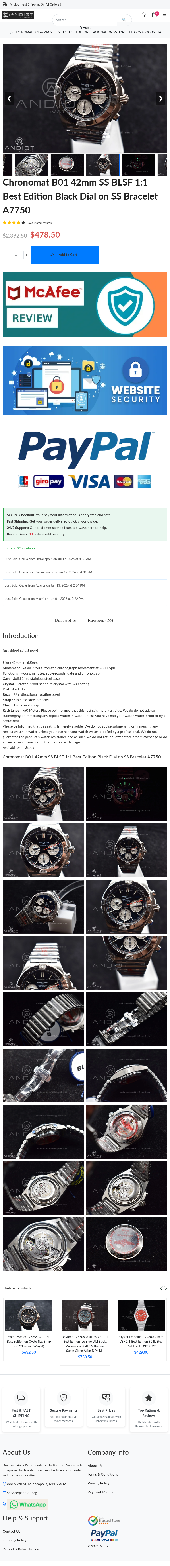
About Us (95, 1465)
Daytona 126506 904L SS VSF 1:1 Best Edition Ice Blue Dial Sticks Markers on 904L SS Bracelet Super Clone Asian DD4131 (85, 1344)
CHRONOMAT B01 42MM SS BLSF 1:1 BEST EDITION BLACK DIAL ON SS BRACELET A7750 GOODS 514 (86, 32)
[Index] (144, 15)
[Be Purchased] (20, 1550)
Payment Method (101, 1492)
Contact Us (11, 1531)
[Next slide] (165, 1288)
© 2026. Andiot (98, 1546)
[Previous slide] (161, 1288)
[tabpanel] (29, 1331)
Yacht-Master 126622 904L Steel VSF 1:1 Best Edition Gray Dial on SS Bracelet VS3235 (60, 1549)
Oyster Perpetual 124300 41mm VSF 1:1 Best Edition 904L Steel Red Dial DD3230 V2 (141, 1342)
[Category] (164, 15)
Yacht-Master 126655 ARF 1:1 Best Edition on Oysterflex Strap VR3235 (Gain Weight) (29, 1342)
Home (86, 27)
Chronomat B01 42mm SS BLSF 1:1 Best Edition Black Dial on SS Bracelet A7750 (82, 757)
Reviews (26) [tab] (100, 620)
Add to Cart (68, 255)
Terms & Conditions (103, 1474)
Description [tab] (66, 620)
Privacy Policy (99, 1483)
